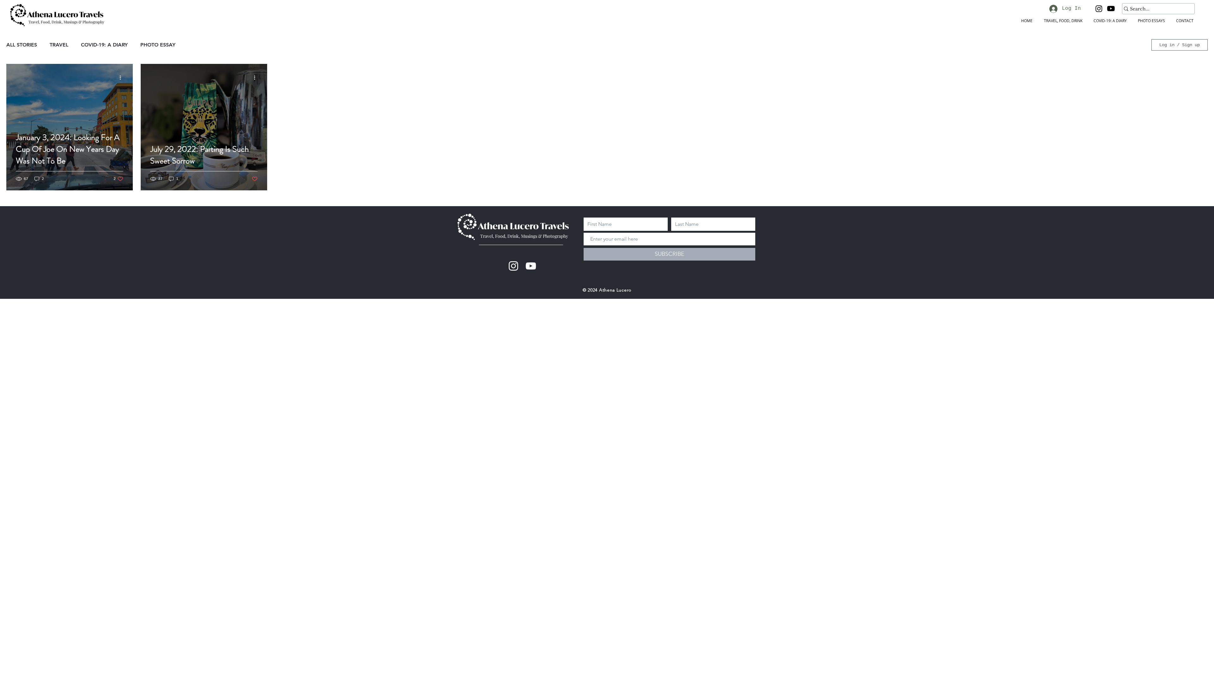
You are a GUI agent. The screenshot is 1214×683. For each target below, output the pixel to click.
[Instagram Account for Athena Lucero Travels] (513, 266)
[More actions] (122, 78)
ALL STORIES (21, 45)
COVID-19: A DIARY (104, 45)
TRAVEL (59, 45)
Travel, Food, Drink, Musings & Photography (524, 236)
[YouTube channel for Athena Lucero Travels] (530, 266)
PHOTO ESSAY (157, 45)
